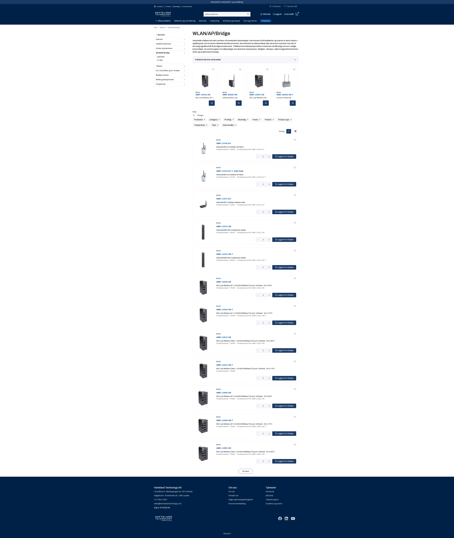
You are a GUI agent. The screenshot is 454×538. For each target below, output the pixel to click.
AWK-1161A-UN (203, 95)
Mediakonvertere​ (162, 75)
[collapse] (184, 39)
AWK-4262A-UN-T (285, 95)
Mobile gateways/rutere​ (165, 80)
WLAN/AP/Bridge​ (163, 53)
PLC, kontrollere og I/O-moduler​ (168, 71)
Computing (214, 21)
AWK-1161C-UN (223, 337)
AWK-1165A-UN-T (224, 420)
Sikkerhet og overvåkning (184, 21)
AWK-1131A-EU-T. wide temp (229, 171)
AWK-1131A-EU (223, 143)
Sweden (159, 6)
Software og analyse (231, 21)
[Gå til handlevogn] (297, 15)
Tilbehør (159, 66)
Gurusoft (227, 534)
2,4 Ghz (160, 60)
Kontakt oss (233, 496)
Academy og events (274, 504)
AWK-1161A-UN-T (224, 310)
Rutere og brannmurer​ (164, 48)
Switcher (159, 39)
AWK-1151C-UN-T (224, 254)
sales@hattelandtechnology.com (167, 504)
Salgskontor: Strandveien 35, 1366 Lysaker (171, 496)
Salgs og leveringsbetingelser (240, 500)
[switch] (194, 115)
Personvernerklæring (237, 504)
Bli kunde (269, 496)
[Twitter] (280, 519)
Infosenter (265, 21)
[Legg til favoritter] (213, 69)
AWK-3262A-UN (230, 95)
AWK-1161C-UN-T (224, 365)
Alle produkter (164, 21)
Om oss (231, 492)
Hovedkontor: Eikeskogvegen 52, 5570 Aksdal (173, 492)
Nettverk (202, 21)
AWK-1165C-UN (256, 95)
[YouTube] (293, 519)
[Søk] (248, 14)
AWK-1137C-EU (223, 199)
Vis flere (245, 471)
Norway (176, 6)
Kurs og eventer (250, 21)
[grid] (295, 131)
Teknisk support (272, 500)
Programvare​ (161, 84)
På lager (200, 115)
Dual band (160, 57)
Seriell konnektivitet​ (163, 44)
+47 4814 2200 (160, 500)
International (187, 6)
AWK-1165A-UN (223, 393)
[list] (288, 131)
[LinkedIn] (286, 519)
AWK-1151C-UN (223, 226)
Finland (168, 6)
